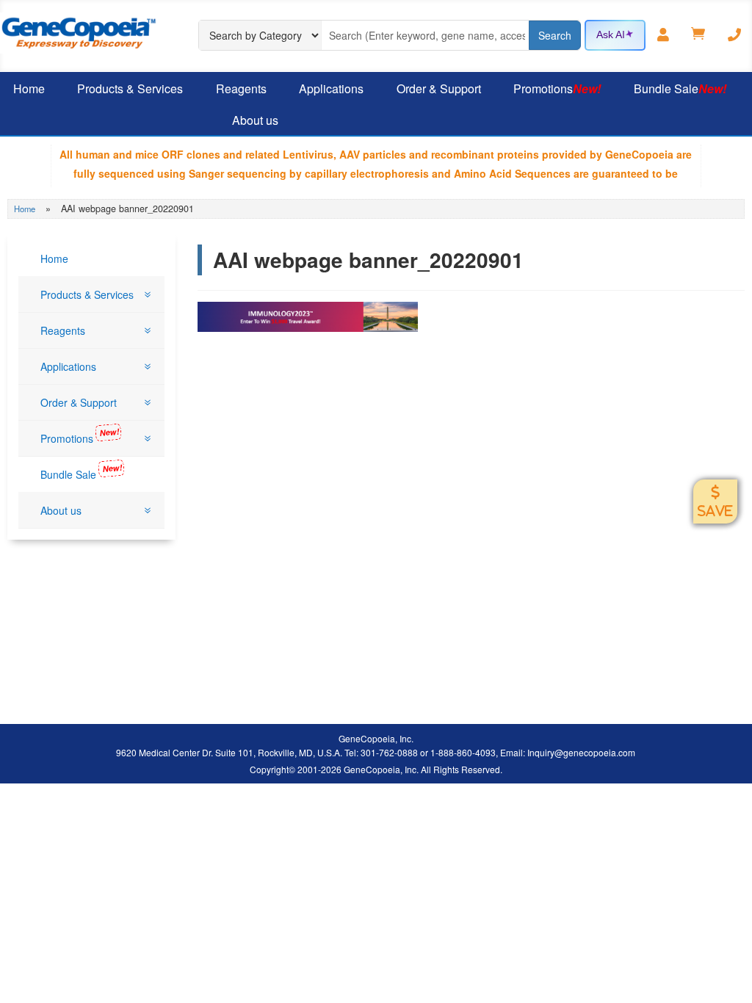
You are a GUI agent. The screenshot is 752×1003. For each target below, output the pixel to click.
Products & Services (130, 88)
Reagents (241, 88)
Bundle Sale (680, 88)
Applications (331, 88)
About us (255, 120)
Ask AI (610, 34)
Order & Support (439, 88)
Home (24, 208)
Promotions (557, 88)
